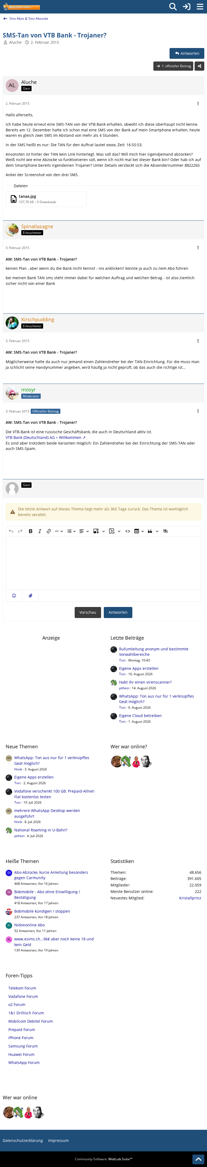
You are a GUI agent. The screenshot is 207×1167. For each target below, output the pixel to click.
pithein (124, 688)
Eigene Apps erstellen (138, 668)
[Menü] (200, 6)
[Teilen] (199, 66)
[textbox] (103, 563)
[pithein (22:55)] (126, 761)
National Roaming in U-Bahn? (40, 829)
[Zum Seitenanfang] (198, 1159)
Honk (18, 769)
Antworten (118, 612)
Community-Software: (103, 1159)
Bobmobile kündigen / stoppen (42, 911)
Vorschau (88, 612)
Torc (122, 660)
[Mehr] (198, 104)
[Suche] (173, 6)
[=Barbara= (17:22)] (136, 761)
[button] (14, 595)
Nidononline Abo (29, 924)
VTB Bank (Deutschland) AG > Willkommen (43, 437)
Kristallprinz (190, 897)
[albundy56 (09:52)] (146, 761)
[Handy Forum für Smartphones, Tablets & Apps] (21, 6)
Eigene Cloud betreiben (140, 715)
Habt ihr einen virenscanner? (145, 682)
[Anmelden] (186, 6)
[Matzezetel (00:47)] (117, 761)
